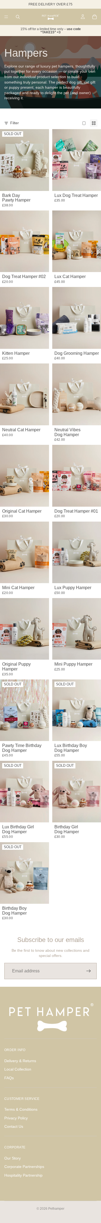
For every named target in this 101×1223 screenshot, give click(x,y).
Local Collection (17, 1069)
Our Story (12, 1158)
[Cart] (94, 17)
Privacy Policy (16, 1118)
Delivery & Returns (20, 1061)
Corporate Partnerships (24, 1166)
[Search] (18, 17)
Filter (14, 123)
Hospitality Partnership (23, 1175)
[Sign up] (88, 971)
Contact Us (13, 1126)
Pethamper (56, 1209)
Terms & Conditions (20, 1109)
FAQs (9, 1078)
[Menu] (6, 17)
